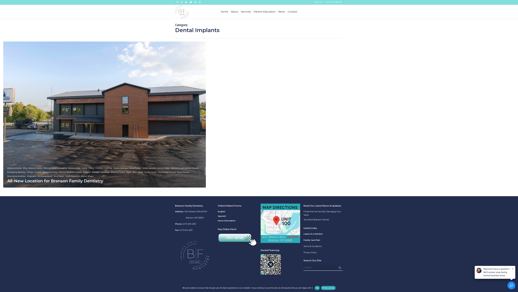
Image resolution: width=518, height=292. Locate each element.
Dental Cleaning (120, 168)
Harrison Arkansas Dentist (70, 172)
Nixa (135, 172)
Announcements (14, 168)
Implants (96, 172)
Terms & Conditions (313, 246)
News (128, 172)
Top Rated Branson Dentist (316, 219)
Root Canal (59, 176)
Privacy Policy (310, 252)
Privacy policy (328, 288)
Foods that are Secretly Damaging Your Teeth (322, 213)
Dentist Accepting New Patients (185, 168)
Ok (317, 288)
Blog (25, 168)
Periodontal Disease (167, 172)
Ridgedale (31, 176)
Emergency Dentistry (16, 172)
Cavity (84, 168)
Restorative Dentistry (16, 176)
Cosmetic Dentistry (103, 168)
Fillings (30, 172)
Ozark (140, 172)
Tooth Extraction (72, 176)
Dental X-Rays (163, 168)
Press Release (183, 172)
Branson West (74, 168)
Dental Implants (149, 168)
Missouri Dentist (118, 172)
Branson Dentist (35, 168)
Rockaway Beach (45, 176)
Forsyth (38, 172)
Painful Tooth (150, 172)
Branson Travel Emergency (55, 168)
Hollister (87, 172)
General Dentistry (49, 172)
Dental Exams (135, 168)
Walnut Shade (87, 176)
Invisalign (105, 172)
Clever (91, 168)
